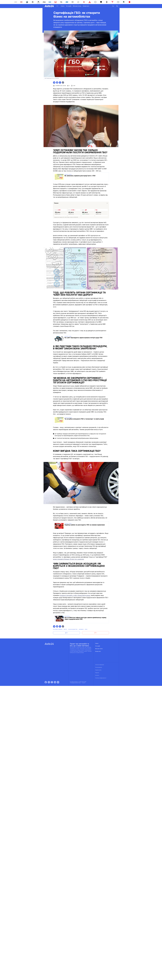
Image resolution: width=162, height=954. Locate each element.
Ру (117, 6)
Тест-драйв (68, 6)
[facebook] (57, 82)
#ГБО (86, 629)
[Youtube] (52, 682)
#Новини (81, 629)
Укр (113, 6)
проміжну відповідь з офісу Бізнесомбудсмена (75, 595)
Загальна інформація (99, 664)
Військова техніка (77, 6)
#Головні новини (57, 629)
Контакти (97, 675)
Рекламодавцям (98, 667)
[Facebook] (46, 682)
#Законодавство (73, 629)
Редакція (97, 672)
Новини (62, 6)
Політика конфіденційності (100, 678)
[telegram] (54, 82)
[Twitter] (49, 682)
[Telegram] (55, 682)
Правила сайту (98, 670)
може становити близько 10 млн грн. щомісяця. (68, 559)
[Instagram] (58, 682)
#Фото (65, 629)
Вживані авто (86, 6)
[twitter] (60, 82)
